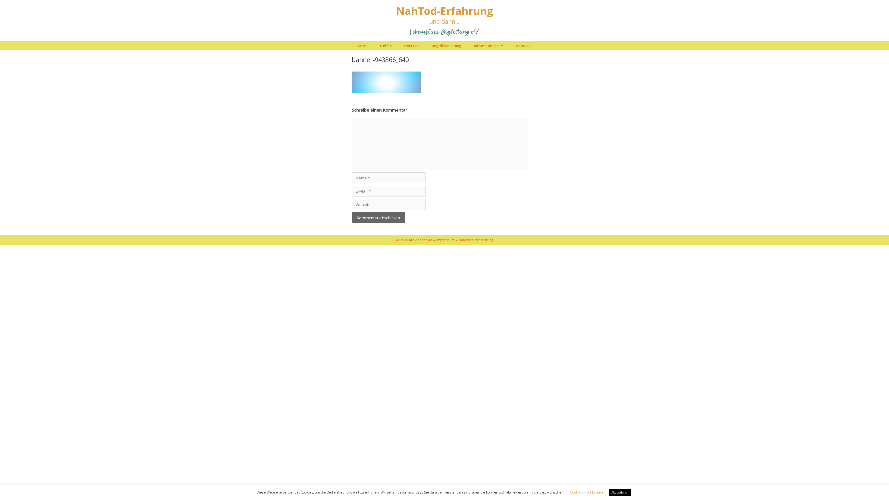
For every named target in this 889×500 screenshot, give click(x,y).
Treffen (385, 45)
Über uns (411, 45)
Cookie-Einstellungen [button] (586, 492)
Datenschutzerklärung (475, 240)
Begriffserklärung (446, 45)
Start (362, 45)
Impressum (445, 240)
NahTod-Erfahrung (444, 11)
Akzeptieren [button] (620, 492)
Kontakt (523, 45)
